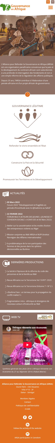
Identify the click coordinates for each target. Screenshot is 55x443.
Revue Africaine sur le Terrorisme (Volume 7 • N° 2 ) (29, 286)
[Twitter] (30, 417)
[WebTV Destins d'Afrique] (45, 317)
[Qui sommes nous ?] (27, 94)
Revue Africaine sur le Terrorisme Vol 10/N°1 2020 (29, 280)
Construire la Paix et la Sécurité (27, 162)
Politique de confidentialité (27, 405)
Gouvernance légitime (27, 106)
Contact (27, 402)
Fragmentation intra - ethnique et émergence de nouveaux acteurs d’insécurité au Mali (28, 302)
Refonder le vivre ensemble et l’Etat (27, 145)
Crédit (27, 409)
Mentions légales (27, 398)
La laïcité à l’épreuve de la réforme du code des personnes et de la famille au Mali (27, 272)
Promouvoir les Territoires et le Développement (27, 179)
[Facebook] (25, 417)
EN (48, 2)
